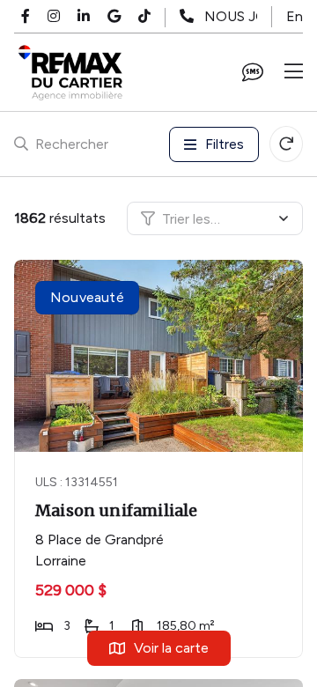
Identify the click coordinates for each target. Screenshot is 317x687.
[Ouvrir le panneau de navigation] (293, 72)
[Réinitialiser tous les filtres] (286, 144)
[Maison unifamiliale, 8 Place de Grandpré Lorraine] (160, 356)
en (294, 16)
